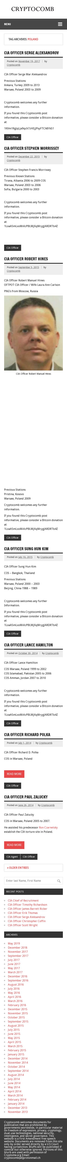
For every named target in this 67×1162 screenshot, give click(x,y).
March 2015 (15, 1046)
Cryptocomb (13, 64)
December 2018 (17, 947)
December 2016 (17, 976)
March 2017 (15, 972)
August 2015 (16, 1025)
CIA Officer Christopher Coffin (27, 921)
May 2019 (14, 943)
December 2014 (17, 1058)
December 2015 (17, 1009)
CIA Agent (12, 856)
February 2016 (17, 1005)
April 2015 (14, 1042)
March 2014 (15, 1095)
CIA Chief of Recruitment (23, 900)
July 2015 (14, 1029)
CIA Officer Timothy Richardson (27, 904)
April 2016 (14, 997)
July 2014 (14, 1079)
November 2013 (18, 1112)
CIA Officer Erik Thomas (23, 913)
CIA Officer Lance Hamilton (28, 645)
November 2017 (18, 951)
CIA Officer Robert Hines (26, 258)
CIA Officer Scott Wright (23, 925)
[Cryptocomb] (33, 11)
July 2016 (14, 988)
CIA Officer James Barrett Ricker (27, 908)
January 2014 (16, 1103)
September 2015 (18, 1021)
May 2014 (14, 1087)
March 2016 (15, 1001)
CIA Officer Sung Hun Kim (26, 548)
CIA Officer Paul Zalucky (26, 797)
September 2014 (18, 1070)
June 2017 (14, 964)
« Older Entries (18, 867)
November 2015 (18, 1013)
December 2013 (17, 1107)
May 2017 (14, 968)
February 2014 (17, 1099)
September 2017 (18, 955)
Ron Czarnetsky (48, 827)
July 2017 (14, 960)
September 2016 (18, 980)
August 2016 (16, 984)
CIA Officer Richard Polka (27, 734)
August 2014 (16, 1075)
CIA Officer (13, 137)
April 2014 (14, 1091)
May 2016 (14, 992)
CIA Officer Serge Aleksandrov (31, 52)
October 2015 (16, 1017)
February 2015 (17, 1050)
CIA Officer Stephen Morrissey (31, 148)
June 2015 (14, 1034)
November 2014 (18, 1062)
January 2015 (16, 1054)
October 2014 (16, 1066)
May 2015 (14, 1038)
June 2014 (14, 1083)
